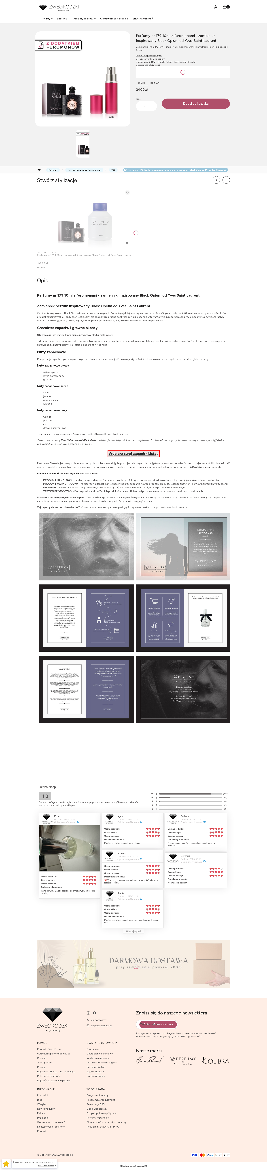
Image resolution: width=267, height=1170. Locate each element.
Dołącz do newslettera (158, 1024)
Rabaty (41, 1113)
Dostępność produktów (51, 1126)
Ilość (138, 98)
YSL (113, 170)
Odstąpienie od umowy (100, 1053)
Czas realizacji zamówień (51, 1122)
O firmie (41, 1058)
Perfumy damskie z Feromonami (84, 170)
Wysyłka (42, 1104)
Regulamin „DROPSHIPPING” (103, 1126)
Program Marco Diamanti (101, 1099)
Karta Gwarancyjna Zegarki (102, 1062)
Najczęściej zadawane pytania (53, 1080)
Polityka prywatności (49, 1075)
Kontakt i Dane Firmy (49, 1049)
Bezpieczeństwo (96, 1067)
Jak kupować (44, 1062)
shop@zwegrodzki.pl (101, 1025)
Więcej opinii (133, 931)
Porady (41, 1067)
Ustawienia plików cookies (52, 1053)
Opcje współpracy (97, 1108)
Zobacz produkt (127, 243)
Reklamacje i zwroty (98, 1058)
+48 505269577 (98, 1020)
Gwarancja (93, 1049)
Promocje (43, 1117)
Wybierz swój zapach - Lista (132, 453)
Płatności (42, 1095)
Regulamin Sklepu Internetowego (56, 1071)
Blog (39, 1099)
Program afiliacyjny (97, 1095)
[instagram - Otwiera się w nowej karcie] (88, 1013)
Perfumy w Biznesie (98, 1117)
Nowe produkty (46, 1108)
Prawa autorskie (96, 1075)
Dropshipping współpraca (102, 1113)
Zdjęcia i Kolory (95, 1071)
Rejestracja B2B (96, 1104)
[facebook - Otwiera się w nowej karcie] (94, 1013)
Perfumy (53, 170)
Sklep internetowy (132, 1166)
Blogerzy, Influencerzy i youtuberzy (106, 1122)
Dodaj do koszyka (196, 103)
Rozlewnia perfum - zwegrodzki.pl (39, 170)
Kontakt (41, 1131)
